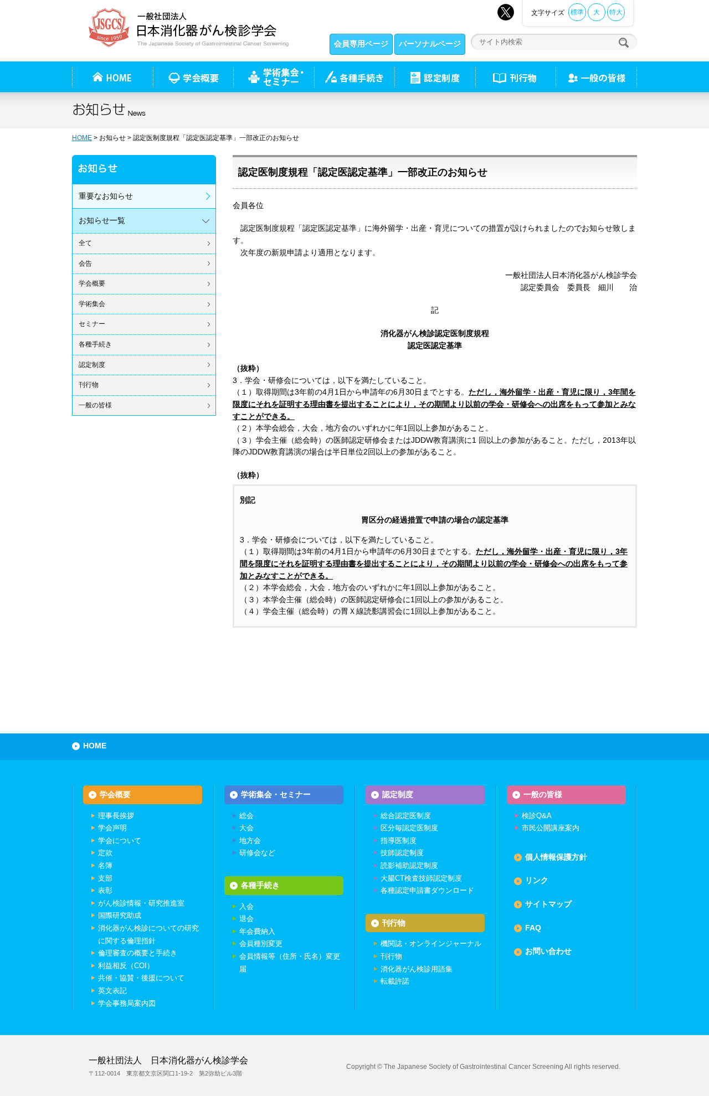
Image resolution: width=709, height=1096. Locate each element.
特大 (616, 12)
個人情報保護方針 (556, 856)
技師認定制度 (402, 853)
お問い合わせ (548, 951)
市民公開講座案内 (550, 828)
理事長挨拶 (116, 815)
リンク (536, 880)
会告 (85, 263)
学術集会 (92, 304)
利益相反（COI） (126, 965)
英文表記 (112, 990)
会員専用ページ (361, 43)
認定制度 (434, 76)
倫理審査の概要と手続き (137, 953)
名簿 (105, 865)
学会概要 (92, 283)
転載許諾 (395, 981)
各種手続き (354, 76)
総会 (246, 815)
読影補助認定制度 (409, 865)
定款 (105, 853)
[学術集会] (273, 76)
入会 (246, 906)
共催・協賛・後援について (141, 978)
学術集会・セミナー (276, 794)
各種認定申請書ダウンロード (427, 890)
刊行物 (515, 76)
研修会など (257, 853)
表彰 (105, 890)
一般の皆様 (95, 405)
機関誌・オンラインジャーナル (431, 943)
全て (85, 243)
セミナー (92, 324)
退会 (246, 918)
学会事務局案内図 (127, 1003)
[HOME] (112, 76)
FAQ (533, 927)
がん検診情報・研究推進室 (141, 903)
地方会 (250, 840)
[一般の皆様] (596, 76)
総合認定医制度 (406, 815)
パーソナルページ (430, 43)
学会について (119, 840)
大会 (246, 828)
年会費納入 (257, 931)
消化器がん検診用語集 (417, 969)
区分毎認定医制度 (409, 828)
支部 (105, 878)
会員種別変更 (260, 943)
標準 (577, 12)
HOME (82, 138)
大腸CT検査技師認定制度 (421, 878)
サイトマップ (548, 903)
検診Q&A (537, 815)
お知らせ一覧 (102, 220)
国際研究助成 (119, 915)
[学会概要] (193, 76)
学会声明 (112, 828)
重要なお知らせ (106, 196)
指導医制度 (399, 840)
